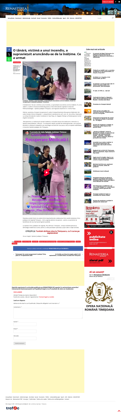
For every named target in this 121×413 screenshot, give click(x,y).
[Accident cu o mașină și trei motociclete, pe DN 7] (87, 79)
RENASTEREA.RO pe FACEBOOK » (59, 248)
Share (9, 49)
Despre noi (9, 399)
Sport (64, 18)
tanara (78, 241)
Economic (44, 18)
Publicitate (32, 399)
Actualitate (11, 18)
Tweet (9, 54)
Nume (16, 321)
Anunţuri (26, 399)
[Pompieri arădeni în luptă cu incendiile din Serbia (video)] (87, 196)
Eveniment (18, 18)
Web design (8, 404)
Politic (49, 18)
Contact (67, 399)
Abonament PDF (17, 399)
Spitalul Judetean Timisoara (66, 241)
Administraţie (26, 18)
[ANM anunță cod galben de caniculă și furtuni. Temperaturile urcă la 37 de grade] (87, 113)
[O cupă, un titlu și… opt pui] (87, 93)
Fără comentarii (16, 73)
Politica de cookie (42, 399)
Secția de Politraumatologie (48, 241)
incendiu (35, 241)
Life (68, 18)
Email (16, 329)
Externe (72, 18)
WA (9, 59)
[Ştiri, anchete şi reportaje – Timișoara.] (16, 11)
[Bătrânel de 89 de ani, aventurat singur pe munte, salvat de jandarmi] (87, 166)
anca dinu (18, 241)
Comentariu (18, 307)
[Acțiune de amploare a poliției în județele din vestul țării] (87, 203)
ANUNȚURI (78, 18)
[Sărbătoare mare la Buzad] (87, 173)
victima (14, 243)
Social (38, 18)
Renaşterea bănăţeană (16, 69)
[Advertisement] (59, 33)
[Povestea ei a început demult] (87, 106)
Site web (16, 336)
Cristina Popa (27, 241)
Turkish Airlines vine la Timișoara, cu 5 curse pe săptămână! (58, 232)
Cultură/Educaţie (57, 18)
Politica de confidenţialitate (56, 399)
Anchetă (33, 18)
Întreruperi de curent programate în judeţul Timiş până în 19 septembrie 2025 (31, 254)
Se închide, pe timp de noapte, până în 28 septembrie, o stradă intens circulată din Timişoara (65, 254)
